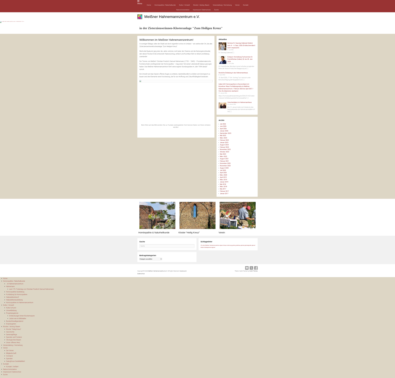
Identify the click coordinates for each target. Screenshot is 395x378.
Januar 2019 (224, 182)
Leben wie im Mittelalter (17, 318)
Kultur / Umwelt (184, 5)
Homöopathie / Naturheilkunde (165, 5)
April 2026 (223, 129)
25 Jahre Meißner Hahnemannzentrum (210, 245)
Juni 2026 (223, 126)
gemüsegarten (248, 245)
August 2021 (224, 159)
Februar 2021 (224, 161)
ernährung (229, 245)
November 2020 (225, 166)
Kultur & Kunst (11, 308)
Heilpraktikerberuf (12, 297)
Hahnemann (10, 286)
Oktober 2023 (224, 152)
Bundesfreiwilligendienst (14, 321)
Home (149, 5)
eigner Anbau (223, 245)
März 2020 (223, 175)
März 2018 (223, 186)
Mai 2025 (223, 135)
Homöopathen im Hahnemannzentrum (19, 302)
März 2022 (223, 156)
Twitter (251, 268)
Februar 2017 (224, 191)
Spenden (9, 359)
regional (213, 247)
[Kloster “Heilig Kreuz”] (197, 215)
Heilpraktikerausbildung (14, 300)
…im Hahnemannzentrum (14, 284)
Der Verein (10, 351)
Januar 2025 (224, 142)
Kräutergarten (11, 324)
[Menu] (138, 1)
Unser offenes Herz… (13, 342)
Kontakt (245, 5)
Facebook (256, 268)
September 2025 (225, 133)
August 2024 (224, 145)
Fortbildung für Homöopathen (16, 294)
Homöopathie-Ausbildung (15, 292)
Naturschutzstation (182, 10)
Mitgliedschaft (11, 353)
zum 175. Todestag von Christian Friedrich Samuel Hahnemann (31, 289)
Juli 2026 (223, 124)
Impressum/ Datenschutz (202, 10)
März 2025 (223, 138)
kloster (202, 247)
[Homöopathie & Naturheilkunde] (157, 215)
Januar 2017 (224, 193)
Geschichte (10, 332)
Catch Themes (253, 271)
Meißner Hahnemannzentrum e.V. (172, 17)
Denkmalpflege (11, 335)
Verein (237, 5)
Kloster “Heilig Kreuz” (189, 232)
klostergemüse (207, 247)
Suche (216, 10)
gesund (253, 245)
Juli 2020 (223, 170)
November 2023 (225, 149)
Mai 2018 (223, 184)
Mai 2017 (223, 189)
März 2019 (223, 180)
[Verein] (238, 215)
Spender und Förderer (14, 337)
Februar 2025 (224, 140)
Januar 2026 (224, 131)
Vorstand (9, 356)
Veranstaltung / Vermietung (222, 5)
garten (233, 245)
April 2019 (223, 177)
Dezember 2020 (225, 163)
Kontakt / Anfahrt (12, 367)
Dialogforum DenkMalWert (15, 361)
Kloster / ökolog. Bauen (201, 5)
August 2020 (224, 168)
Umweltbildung (11, 310)
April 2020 (223, 173)
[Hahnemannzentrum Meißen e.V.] (197, 22)
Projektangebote (12, 313)
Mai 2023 (223, 154)
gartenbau (237, 245)
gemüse (242, 245)
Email (247, 268)
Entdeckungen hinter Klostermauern (22, 316)
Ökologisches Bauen (13, 340)
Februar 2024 (224, 147)
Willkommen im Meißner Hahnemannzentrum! (166, 39)
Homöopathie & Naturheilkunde (153, 232)
